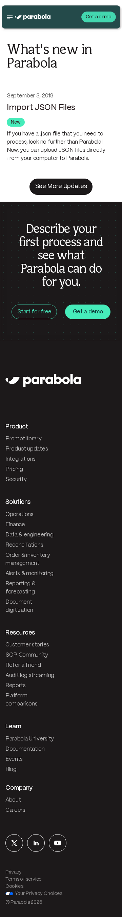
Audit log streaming (29, 675)
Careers (15, 810)
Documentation (25, 749)
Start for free (34, 311)
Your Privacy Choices (38, 893)
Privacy (13, 872)
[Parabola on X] (14, 843)
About (13, 800)
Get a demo (98, 17)
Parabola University (29, 738)
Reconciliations (24, 545)
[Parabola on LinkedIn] (36, 843)
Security (15, 479)
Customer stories (27, 644)
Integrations (20, 459)
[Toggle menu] (10, 17)
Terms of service (23, 879)
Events (14, 759)
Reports (15, 685)
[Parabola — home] (32, 17)
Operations (19, 514)
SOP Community (26, 655)
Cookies (14, 886)
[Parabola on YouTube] (57, 843)
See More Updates (61, 186)
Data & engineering (29, 534)
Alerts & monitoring (29, 573)
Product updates (26, 449)
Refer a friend (23, 665)
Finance (15, 524)
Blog (11, 769)
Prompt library (23, 438)
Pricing (14, 469)
